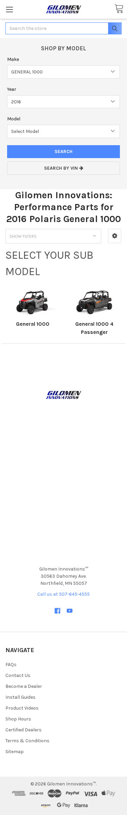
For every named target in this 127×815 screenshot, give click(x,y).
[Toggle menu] (9, 9)
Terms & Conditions (27, 741)
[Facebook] (57, 611)
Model (13, 119)
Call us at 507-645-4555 (63, 594)
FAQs (11, 664)
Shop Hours (18, 719)
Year (11, 89)
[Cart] (119, 9)
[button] (114, 236)
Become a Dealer (23, 686)
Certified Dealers (23, 730)
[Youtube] (69, 611)
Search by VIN (61, 168)
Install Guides (20, 697)
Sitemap (14, 751)
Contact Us (17, 675)
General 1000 (32, 324)
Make (13, 59)
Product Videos (22, 708)
